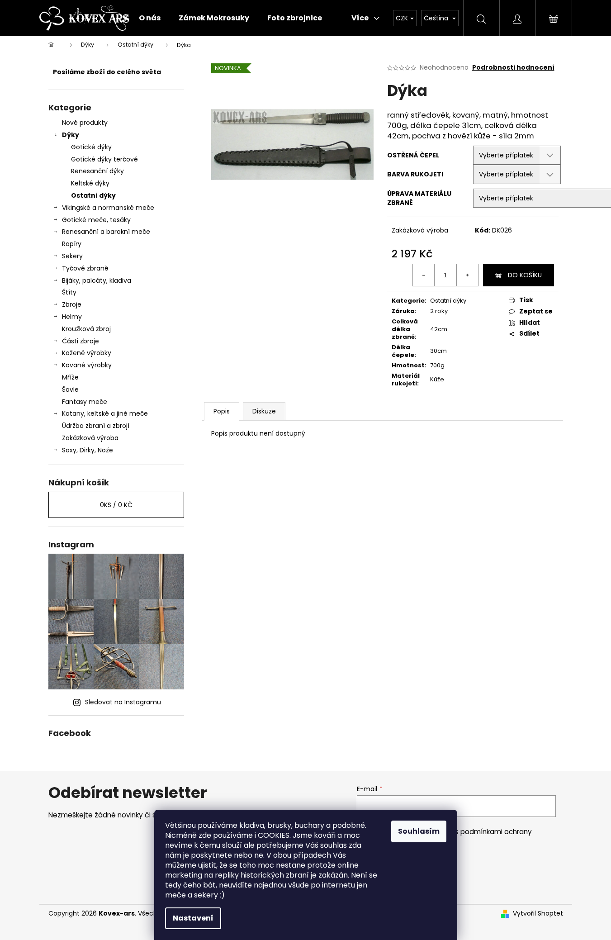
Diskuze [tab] (264, 411)
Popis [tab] (221, 411)
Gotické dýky (91, 147)
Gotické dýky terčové (104, 159)
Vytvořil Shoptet (538, 913)
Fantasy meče (84, 401)
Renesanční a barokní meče (106, 231)
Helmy (72, 316)
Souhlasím (419, 831)
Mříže (70, 377)
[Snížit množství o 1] (424, 275)
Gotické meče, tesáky (96, 219)
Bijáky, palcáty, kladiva (96, 280)
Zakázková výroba (90, 437)
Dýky (70, 134)
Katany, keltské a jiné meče (105, 413)
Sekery (72, 256)
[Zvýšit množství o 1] (467, 275)
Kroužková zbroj (86, 328)
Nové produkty (85, 122)
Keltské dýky (90, 183)
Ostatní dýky (93, 195)
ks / (116, 504)
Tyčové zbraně (85, 268)
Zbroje (71, 304)
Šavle (70, 389)
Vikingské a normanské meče (108, 207)
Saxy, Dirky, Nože (87, 450)
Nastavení (193, 918)
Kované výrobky (87, 365)
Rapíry (71, 243)
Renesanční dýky (97, 171)
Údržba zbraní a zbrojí (95, 425)
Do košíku (525, 275)
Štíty (69, 292)
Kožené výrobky (86, 352)
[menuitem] (150, 18)
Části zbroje (80, 341)
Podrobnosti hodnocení (513, 67)
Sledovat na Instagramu (123, 702)
